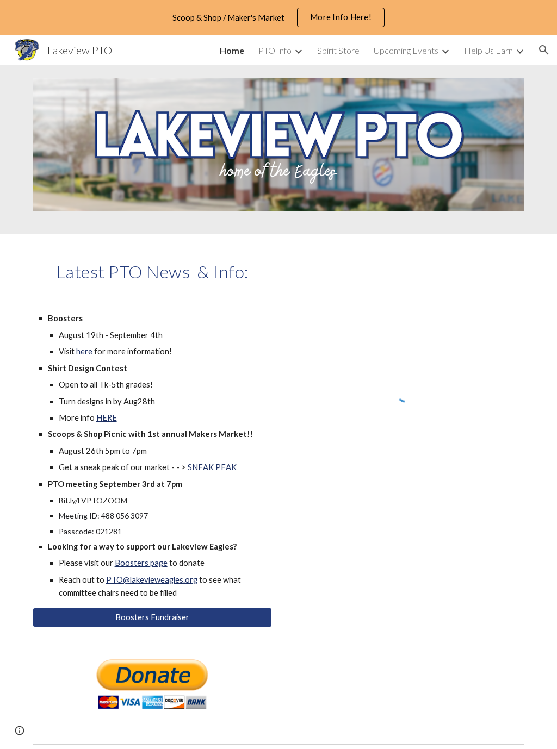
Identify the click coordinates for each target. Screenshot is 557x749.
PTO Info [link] (275, 50)
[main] (153, 269)
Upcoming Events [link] (406, 50)
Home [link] (232, 50)
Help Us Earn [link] (488, 50)
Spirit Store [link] (338, 50)
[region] (278, 17)
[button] (544, 50)
